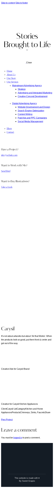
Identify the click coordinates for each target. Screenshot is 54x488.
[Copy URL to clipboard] (12, 416)
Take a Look (6, 187)
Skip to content (8, 3)
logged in (17, 437)
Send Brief (5, 171)
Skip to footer (22, 3)
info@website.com (9, 155)
